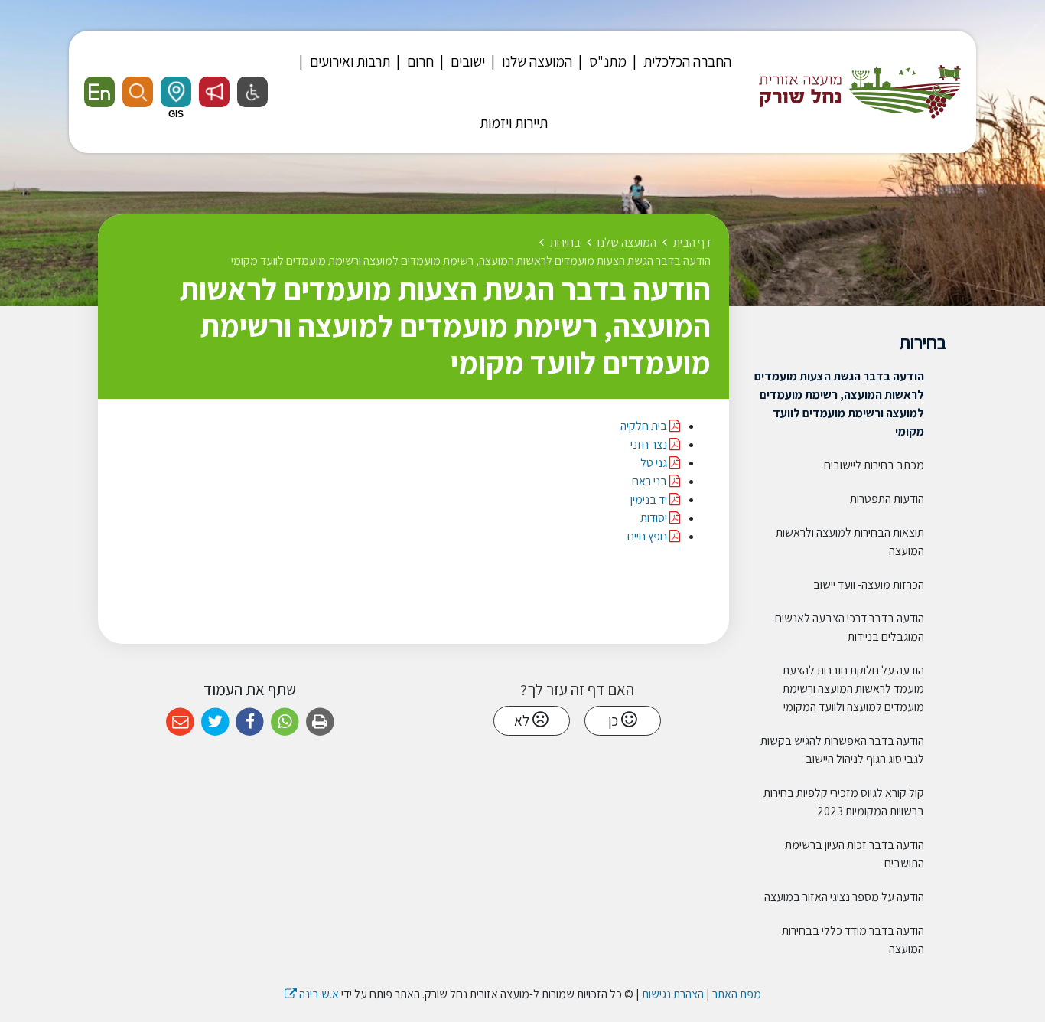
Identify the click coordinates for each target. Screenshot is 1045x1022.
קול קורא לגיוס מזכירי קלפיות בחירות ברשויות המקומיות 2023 (843, 802)
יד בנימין (649, 499)
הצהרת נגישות (673, 994)
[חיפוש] (137, 92)
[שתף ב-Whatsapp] (285, 722)
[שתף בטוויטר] (215, 722)
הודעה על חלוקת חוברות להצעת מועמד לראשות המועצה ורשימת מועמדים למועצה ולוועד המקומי (853, 688)
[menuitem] (680, 61)
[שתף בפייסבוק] (249, 722)
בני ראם (650, 481)
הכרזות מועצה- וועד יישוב (868, 584)
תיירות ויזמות (514, 122)
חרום (419, 61)
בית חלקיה (643, 426)
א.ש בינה (312, 994)
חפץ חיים (648, 536)
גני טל (654, 463)
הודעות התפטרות (887, 499)
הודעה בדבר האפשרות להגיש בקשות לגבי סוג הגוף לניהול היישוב (842, 750)
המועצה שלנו (535, 61)
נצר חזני (648, 444)
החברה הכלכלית (685, 61)
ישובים (466, 61)
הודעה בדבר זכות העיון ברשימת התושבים (854, 854)
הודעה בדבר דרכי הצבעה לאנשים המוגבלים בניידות (849, 627)
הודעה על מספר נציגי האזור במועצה (844, 897)
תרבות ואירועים (348, 61)
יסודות (653, 518)
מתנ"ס (606, 61)
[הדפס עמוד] (320, 722)
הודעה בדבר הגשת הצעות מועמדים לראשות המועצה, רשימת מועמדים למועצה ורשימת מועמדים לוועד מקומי (839, 403)
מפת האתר (736, 994)
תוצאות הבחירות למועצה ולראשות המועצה (850, 541)
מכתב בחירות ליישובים (874, 465)
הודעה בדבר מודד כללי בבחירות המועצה (853, 939)
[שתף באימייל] (180, 722)
